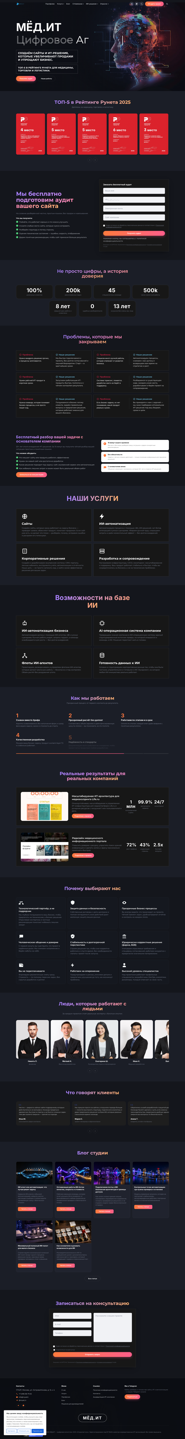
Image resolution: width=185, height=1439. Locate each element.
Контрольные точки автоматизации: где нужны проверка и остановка (149, 1188)
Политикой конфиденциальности (118, 1346)
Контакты (96, 1393)
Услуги (60, 4)
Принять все (37, 1431)
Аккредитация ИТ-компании (104, 1397)
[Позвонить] (142, 4)
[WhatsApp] (137, 4)
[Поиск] (167, 4)
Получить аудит (26, 79)
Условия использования (154, 244)
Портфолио (50, 4)
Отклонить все (24, 1431)
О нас (63, 1390)
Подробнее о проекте (82, 816)
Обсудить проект (154, 4)
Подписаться (132, 1397)
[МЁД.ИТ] (20, 4)
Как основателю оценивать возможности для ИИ (68, 1247)
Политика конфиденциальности (136, 244)
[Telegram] (132, 4)
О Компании (77, 4)
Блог (68, 4)
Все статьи (92, 1279)
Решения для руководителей (72, 1404)
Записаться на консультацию (31, 475)
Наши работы (46, 79)
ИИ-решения (91, 4)
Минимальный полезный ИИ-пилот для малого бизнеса (33, 1247)
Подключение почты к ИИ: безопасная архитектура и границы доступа (110, 1189)
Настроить (11, 1431)
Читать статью (27, 1209)
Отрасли (103, 4)
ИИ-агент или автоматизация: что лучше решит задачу (32, 1188)
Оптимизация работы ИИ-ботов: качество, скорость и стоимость (70, 1188)
